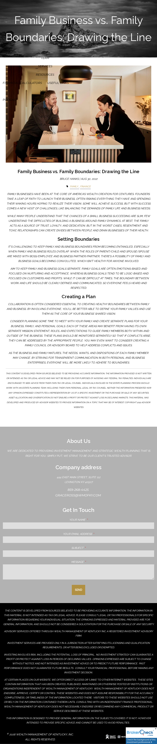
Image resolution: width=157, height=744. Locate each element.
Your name (93, 519)
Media (45, 91)
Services (45, 66)
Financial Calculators (22, 83)
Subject (93, 547)
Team (45, 58)
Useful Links (58, 83)
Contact (45, 108)
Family (74, 186)
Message (93, 561)
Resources (45, 74)
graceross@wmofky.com (78, 495)
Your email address (93, 533)
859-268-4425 (78, 490)
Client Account (45, 124)
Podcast (10, 99)
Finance (85, 186)
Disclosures (45, 133)
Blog (45, 116)
